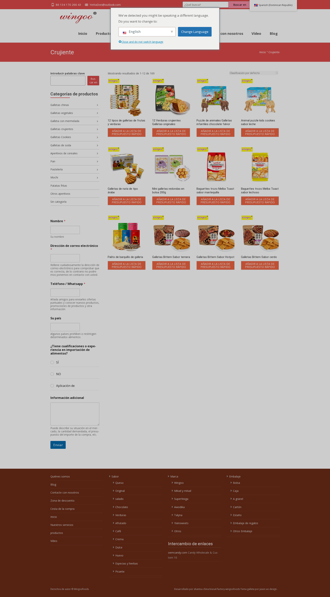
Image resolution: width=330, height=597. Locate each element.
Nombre (58, 221)
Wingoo (179, 483)
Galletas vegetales (61, 113)
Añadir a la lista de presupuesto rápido (127, 132)
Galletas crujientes (61, 129)
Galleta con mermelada (64, 121)
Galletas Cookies (60, 137)
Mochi (54, 177)
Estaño (237, 515)
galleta (251, 589)
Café (118, 531)
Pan (52, 161)
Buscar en (239, 5)
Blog (274, 33)
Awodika (179, 507)
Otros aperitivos (60, 193)
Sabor (115, 476)
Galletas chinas (59, 105)
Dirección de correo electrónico (74, 247)
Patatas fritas (58, 185)
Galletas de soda (60, 145)
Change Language (194, 31)
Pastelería (56, 169)
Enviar (58, 445)
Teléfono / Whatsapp (67, 284)
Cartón (237, 507)
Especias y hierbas (126, 563)
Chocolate (121, 507)
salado (119, 499)
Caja (236, 491)
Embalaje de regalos (245, 523)
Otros (177, 531)
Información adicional (67, 398)
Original (120, 491)
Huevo (119, 555)
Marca (174, 476)
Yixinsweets (181, 523)
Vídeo (256, 33)
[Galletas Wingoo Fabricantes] (74, 16)
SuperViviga (181, 499)
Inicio (82, 33)
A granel (238, 499)
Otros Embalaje (242, 531)
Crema (119, 539)
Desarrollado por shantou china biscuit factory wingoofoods (207, 589)
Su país (55, 318)
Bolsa (236, 483)
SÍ (57, 362)
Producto (104, 33)
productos (56, 533)
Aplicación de (65, 386)
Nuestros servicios (61, 525)
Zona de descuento (62, 500)
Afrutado (120, 523)
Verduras (120, 515)
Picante (120, 571)
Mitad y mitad (182, 491)
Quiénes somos (60, 476)
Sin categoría (58, 201)
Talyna (178, 515)
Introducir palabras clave (67, 73)
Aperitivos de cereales (64, 153)
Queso (119, 483)
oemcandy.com (177, 552)
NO (58, 374)
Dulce (118, 547)
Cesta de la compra (62, 509)
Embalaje (235, 476)
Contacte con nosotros (223, 33)
